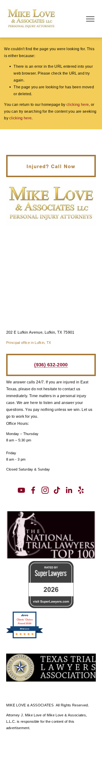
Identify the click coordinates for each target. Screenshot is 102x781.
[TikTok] (57, 490)
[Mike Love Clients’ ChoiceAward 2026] (24, 638)
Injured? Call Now (51, 166)
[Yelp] (80, 490)
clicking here (77, 104)
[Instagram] (45, 490)
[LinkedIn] (69, 490)
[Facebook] (33, 490)
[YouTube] (21, 490)
